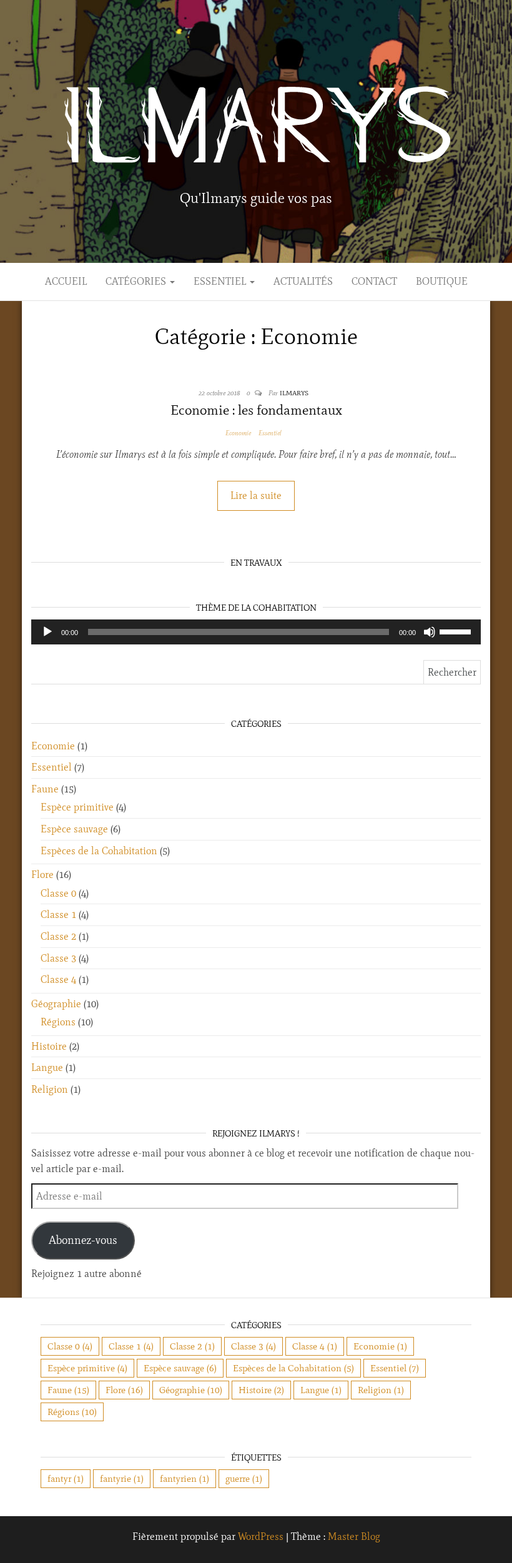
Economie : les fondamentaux (256, 410)
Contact (374, 281)
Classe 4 (58, 979)
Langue (47, 1067)
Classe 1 (58, 914)
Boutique (442, 281)
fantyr (65, 1478)
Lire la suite (256, 495)
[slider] (457, 630)
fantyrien (184, 1478)
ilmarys (294, 392)
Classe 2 (58, 936)
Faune (45, 789)
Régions (58, 1022)
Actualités (303, 281)
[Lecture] (47, 632)
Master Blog (354, 1536)
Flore (42, 874)
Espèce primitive (77, 807)
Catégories (137, 281)
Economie (238, 432)
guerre (243, 1478)
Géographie (56, 1004)
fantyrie (122, 1478)
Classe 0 (58, 893)
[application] (256, 631)
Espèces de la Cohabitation (99, 851)
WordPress (260, 1536)
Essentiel (221, 281)
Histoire (49, 1046)
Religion (49, 1089)
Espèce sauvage (74, 829)
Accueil (66, 281)
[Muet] (429, 632)
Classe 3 (58, 958)
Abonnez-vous (83, 1240)
